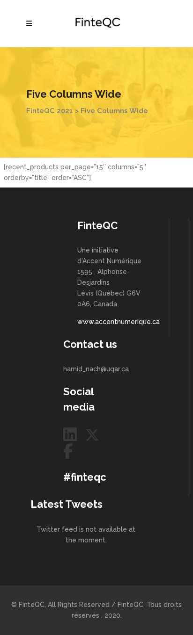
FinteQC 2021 (49, 111)
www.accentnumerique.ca (118, 321)
